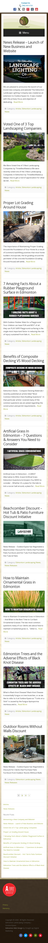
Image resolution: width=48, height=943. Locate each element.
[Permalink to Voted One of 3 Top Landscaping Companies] (24, 146)
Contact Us (25, 3)
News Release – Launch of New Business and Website (23, 46)
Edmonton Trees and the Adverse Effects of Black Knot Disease (22, 658)
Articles (6, 804)
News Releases (11, 565)
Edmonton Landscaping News (28, 562)
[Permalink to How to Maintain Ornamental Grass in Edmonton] (24, 601)
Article (18, 108)
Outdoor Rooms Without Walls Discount (22, 728)
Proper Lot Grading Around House (18, 204)
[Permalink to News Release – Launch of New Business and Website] (24, 69)
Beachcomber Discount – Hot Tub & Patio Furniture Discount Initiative (23, 512)
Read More (18, 102)
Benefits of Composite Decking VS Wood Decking (23, 358)
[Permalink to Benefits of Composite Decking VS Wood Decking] (24, 376)
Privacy (5, 905)
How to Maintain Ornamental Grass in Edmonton (19, 582)
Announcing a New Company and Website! (19, 819)
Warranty (6, 908)
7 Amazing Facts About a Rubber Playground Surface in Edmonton (22, 288)
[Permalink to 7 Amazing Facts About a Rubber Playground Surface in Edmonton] (24, 307)
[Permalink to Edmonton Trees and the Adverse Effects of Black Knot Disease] (24, 677)
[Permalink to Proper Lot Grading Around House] (24, 226)
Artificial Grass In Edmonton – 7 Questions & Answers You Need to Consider (22, 437)
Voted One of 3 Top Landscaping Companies (22, 126)
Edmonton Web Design (14, 928)
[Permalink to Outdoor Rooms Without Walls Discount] (24, 749)
